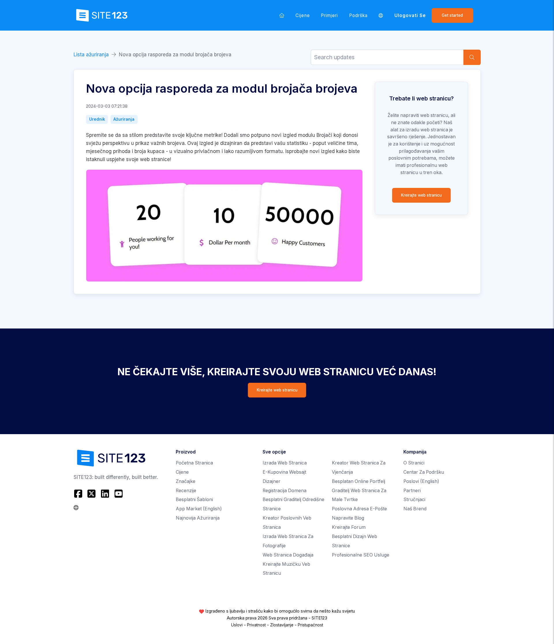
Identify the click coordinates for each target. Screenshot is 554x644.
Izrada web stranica (285, 463)
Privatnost (256, 625)
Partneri (412, 490)
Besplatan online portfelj (358, 481)
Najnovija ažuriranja (198, 518)
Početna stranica (194, 463)
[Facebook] (79, 493)
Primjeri (329, 15)
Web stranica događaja (288, 555)
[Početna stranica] (282, 15)
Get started (452, 15)
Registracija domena (284, 490)
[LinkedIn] (105, 493)
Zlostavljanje (281, 625)
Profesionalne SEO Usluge (360, 555)
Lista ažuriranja (91, 54)
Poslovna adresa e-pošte (359, 509)
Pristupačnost (310, 625)
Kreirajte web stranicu (421, 195)
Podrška (358, 15)
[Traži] (472, 57)
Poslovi (421, 481)
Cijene (302, 15)
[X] (91, 493)
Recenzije (186, 490)
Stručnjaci (414, 499)
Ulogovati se (410, 15)
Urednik (97, 119)
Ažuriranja (123, 119)
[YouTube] (118, 493)
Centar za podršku (423, 472)
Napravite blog (348, 518)
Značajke (185, 481)
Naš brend (414, 509)
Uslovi (237, 625)
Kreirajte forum (349, 527)
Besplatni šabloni (194, 499)
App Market (199, 509)
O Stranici (413, 463)
